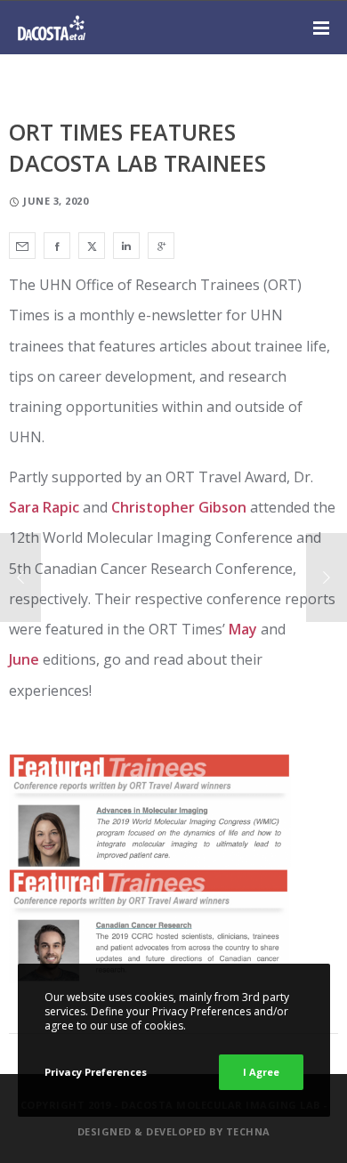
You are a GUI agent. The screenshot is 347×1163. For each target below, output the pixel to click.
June (24, 659)
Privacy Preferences (95, 1071)
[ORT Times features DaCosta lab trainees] (22, 245)
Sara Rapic (44, 507)
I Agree (261, 1071)
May (243, 629)
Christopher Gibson (178, 507)
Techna (248, 1131)
